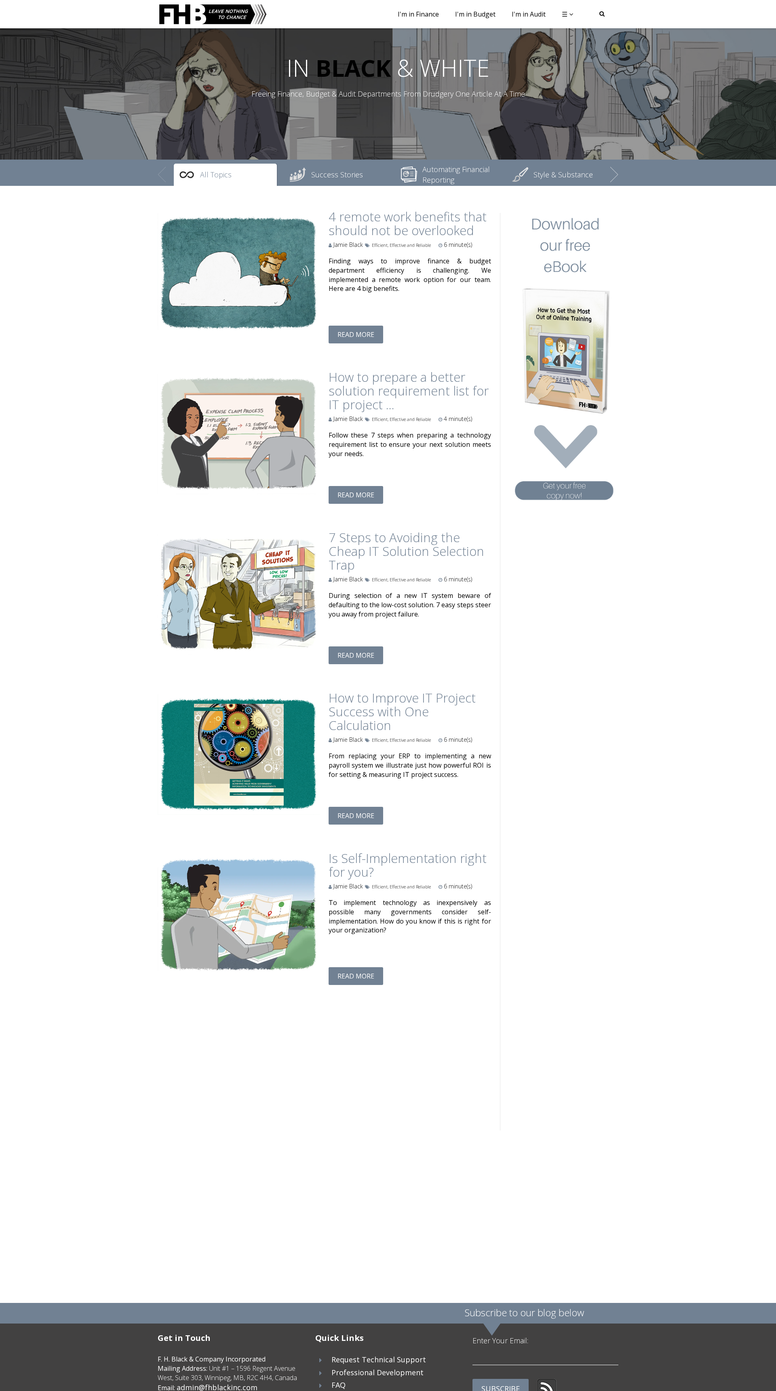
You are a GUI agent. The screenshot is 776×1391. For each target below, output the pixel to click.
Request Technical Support (378, 1359)
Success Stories (337, 174)
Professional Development (377, 1372)
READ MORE (355, 334)
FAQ (338, 1385)
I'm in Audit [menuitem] (529, 14)
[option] (225, 175)
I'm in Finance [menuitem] (418, 14)
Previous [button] (162, 169)
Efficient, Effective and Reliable (401, 245)
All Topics (216, 174)
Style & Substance (563, 174)
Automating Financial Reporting (456, 174)
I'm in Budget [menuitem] (475, 14)
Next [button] (614, 169)
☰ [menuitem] (564, 14)
